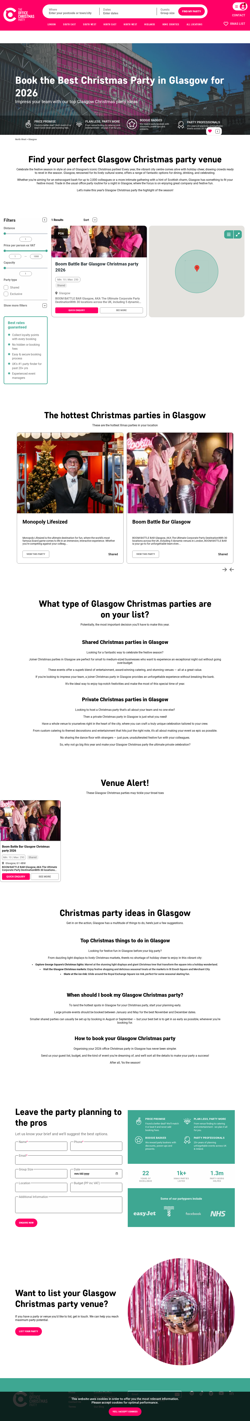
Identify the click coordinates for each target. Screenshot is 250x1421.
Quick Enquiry (76, 310)
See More (121, 310)
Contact (238, 15)
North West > (21, 139)
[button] (197, 268)
